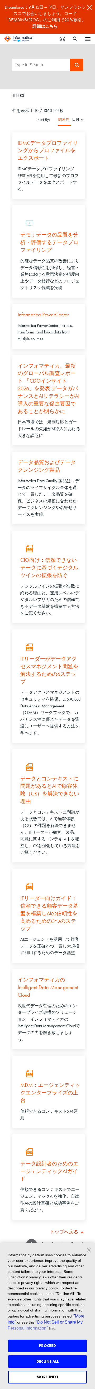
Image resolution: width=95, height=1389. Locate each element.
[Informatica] (18, 39)
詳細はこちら (45, 26)
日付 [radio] (75, 119)
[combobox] (41, 65)
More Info (47, 1377)
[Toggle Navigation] (88, 39)
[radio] (82, 119)
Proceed (47, 1345)
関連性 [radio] (63, 119)
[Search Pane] (75, 39)
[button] (76, 65)
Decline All (47, 1361)
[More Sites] (62, 39)
